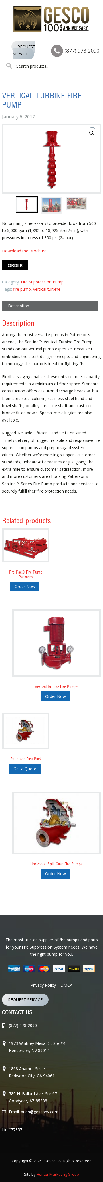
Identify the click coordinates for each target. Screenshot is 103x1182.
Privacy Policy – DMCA (51, 985)
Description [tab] (18, 306)
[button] (92, 133)
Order (15, 265)
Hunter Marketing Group (58, 1174)
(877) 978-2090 (81, 50)
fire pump (22, 289)
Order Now (25, 586)
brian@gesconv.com (39, 1111)
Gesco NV (51, 19)
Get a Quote (24, 768)
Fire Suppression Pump (42, 282)
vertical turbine (46, 289)
